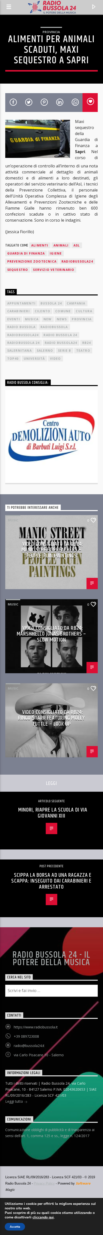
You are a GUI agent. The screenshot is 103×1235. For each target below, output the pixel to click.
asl (77, 245)
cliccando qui (43, 1217)
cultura (84, 311)
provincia (82, 319)
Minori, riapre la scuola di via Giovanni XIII (53, 813)
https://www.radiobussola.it (36, 1027)
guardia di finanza (26, 253)
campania (76, 303)
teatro (83, 350)
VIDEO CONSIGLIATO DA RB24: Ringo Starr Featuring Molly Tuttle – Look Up (51, 718)
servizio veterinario (53, 270)
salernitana (19, 350)
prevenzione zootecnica (31, 261)
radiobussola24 (77, 261)
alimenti (39, 245)
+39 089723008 (26, 1036)
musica (31, 319)
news (62, 319)
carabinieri (18, 311)
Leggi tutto (14, 1101)
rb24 (86, 343)
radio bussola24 (61, 343)
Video (55, 358)
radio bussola (21, 327)
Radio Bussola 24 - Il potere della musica (51, 958)
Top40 (13, 358)
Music (13, 520)
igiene (56, 253)
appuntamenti (21, 303)
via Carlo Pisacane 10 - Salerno (39, 1055)
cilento (42, 311)
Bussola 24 (51, 303)
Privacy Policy (44, 1183)
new (48, 319)
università (34, 358)
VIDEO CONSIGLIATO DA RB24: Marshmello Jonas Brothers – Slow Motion (51, 634)
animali (61, 245)
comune (63, 311)
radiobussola (54, 327)
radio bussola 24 (60, 335)
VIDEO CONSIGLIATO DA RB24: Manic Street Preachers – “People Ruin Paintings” (53, 550)
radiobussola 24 (23, 343)
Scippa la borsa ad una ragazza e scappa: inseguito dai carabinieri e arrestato (51, 881)
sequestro (17, 270)
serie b (64, 350)
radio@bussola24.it (29, 1045)
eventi (13, 319)
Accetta (15, 1227)
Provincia (51, 32)
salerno (45, 350)
